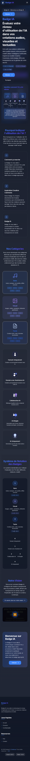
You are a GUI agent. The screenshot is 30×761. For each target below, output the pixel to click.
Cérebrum (13, 749)
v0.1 (9, 751)
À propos (8, 80)
